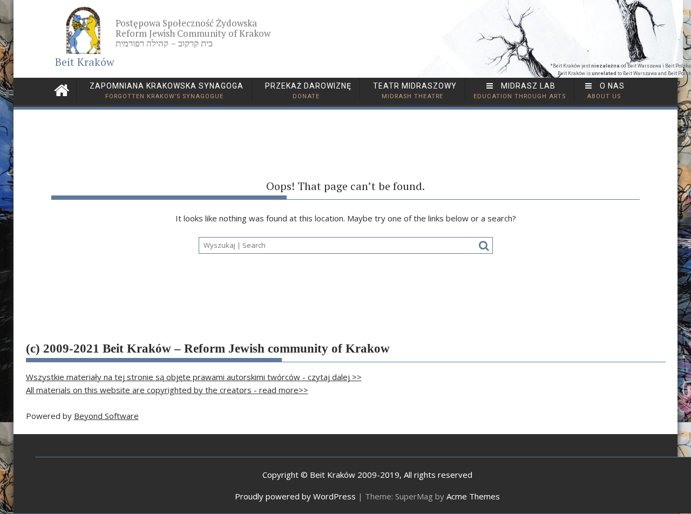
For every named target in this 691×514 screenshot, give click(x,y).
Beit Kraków (84, 62)
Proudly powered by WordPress (295, 496)
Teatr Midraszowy (414, 91)
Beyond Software (106, 415)
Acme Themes (473, 496)
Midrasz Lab (519, 91)
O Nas (606, 91)
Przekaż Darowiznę (307, 91)
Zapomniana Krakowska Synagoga (165, 91)
